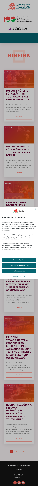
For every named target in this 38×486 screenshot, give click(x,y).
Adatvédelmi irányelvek (19, 276)
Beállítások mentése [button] (19, 271)
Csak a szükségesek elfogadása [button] (19, 265)
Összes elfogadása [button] (19, 260)
